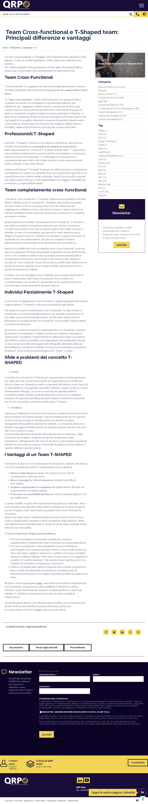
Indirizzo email (48, 674)
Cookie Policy (40, 800)
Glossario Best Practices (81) (111, 87)
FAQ (35, 48)
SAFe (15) (102, 148)
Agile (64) (102, 101)
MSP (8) (101, 173)
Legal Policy (28, 800)
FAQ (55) (102, 90)
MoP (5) (101, 170)
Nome (96, 674)
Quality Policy (73, 800)
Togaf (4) (102, 195)
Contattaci (138, 762)
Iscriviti (122, 245)
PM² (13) (102, 177)
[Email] (138, 631)
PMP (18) (102, 180)
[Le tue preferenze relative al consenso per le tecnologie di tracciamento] (143, 799)
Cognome (44, 686)
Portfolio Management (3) (110, 119)
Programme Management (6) (112, 115)
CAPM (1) (102, 144)
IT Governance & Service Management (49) (118, 108)
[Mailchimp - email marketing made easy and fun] (55, 743)
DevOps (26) (104, 162)
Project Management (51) (110, 112)
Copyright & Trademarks (56, 800)
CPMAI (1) (102, 130)
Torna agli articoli (47, 647)
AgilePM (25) (104, 152)
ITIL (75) (102, 166)
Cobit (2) (102, 159)
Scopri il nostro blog (44, 763)
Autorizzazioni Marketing (53, 698)
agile (39, 583)
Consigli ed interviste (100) (111, 97)
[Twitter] (114, 631)
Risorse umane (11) (107, 94)
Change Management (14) (110, 104)
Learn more (101, 723)
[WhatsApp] (130, 631)
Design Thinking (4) (107, 141)
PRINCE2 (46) (104, 184)
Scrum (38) (103, 191)
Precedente (77, 647)
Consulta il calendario (13, 764)
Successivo (16, 647)
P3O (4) (101, 188)
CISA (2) (102, 137)
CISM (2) (102, 134)
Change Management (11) (110, 155)
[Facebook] (106, 631)
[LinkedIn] (122, 631)
